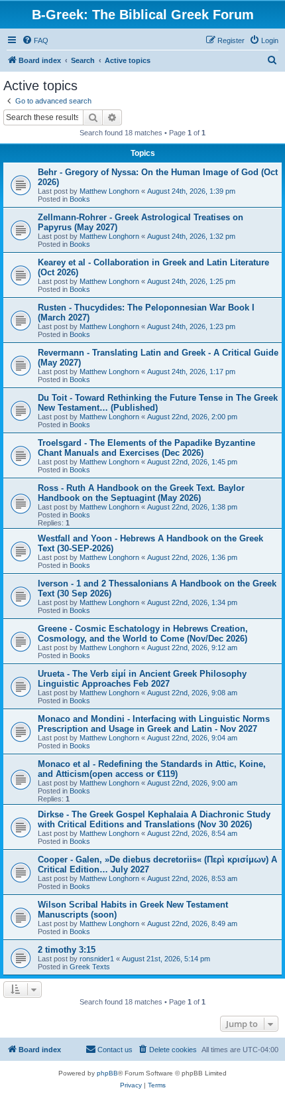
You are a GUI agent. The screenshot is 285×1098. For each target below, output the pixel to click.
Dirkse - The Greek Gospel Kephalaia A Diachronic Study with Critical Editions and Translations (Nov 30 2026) (154, 819)
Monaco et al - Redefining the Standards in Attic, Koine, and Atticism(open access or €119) (152, 769)
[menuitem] (35, 40)
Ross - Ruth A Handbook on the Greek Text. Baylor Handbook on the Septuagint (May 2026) (141, 493)
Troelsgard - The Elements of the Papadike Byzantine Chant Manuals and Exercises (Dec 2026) (146, 448)
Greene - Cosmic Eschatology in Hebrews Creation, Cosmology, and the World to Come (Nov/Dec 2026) (143, 634)
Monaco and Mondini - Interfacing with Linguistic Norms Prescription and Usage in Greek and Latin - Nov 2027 (154, 724)
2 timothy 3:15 (66, 950)
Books (80, 199)
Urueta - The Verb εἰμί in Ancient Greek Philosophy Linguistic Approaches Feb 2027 (142, 679)
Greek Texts (90, 967)
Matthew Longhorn (109, 191)
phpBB (107, 1073)
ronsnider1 (97, 959)
